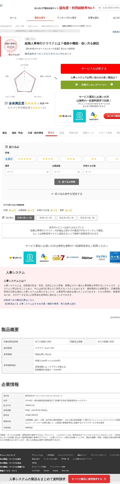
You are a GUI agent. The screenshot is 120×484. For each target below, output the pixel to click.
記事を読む (93, 17)
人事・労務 (19, 26)
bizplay (55, 470)
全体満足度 (16, 103)
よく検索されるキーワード (82, 459)
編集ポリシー (82, 455)
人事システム (33, 26)
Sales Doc (65, 470)
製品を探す (40, 17)
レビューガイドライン (66, 455)
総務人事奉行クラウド (50, 26)
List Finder (36, 470)
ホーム (13, 17)
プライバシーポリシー (98, 455)
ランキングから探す (67, 17)
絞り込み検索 (68, 182)
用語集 (34, 463)
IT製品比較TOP (6, 26)
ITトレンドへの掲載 (39, 467)
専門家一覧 (65, 459)
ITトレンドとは (37, 455)
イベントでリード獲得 (57, 467)
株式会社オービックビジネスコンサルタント (48, 53)
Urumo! (46, 470)
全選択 (9, 158)
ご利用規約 (50, 455)
